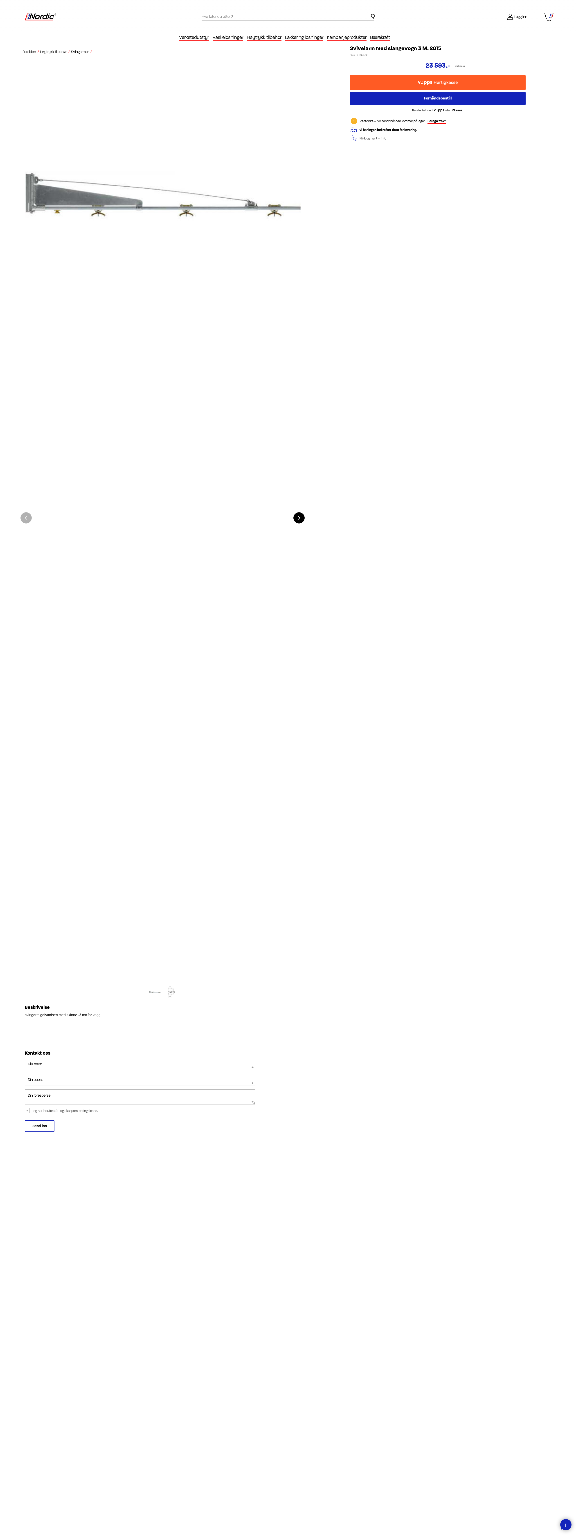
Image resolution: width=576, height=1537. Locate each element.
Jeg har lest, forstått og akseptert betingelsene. (65, 1111)
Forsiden (29, 52)
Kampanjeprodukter (347, 37)
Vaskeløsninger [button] (228, 37)
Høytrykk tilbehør (53, 52)
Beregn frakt (437, 121)
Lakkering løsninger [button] (304, 37)
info (383, 138)
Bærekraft (380, 37)
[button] (299, 517)
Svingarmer (80, 52)
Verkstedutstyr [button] (194, 37)
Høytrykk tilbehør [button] (264, 37)
